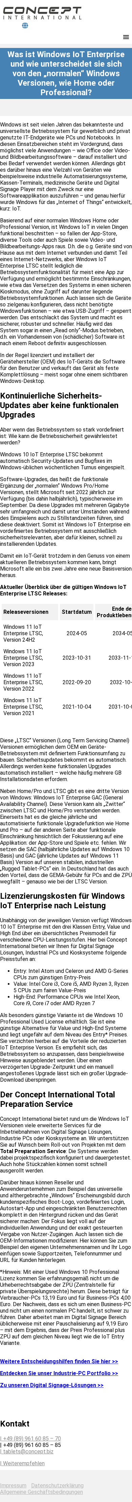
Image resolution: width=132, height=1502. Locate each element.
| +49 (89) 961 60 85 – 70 (30, 1438)
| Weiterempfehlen (22, 1463)
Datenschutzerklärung (57, 1485)
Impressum (13, 1485)
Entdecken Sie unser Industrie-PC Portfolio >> (59, 1373)
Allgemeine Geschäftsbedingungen (41, 1492)
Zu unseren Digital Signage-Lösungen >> (52, 1385)
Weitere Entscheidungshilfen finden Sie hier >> (59, 1361)
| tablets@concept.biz (26, 1451)
